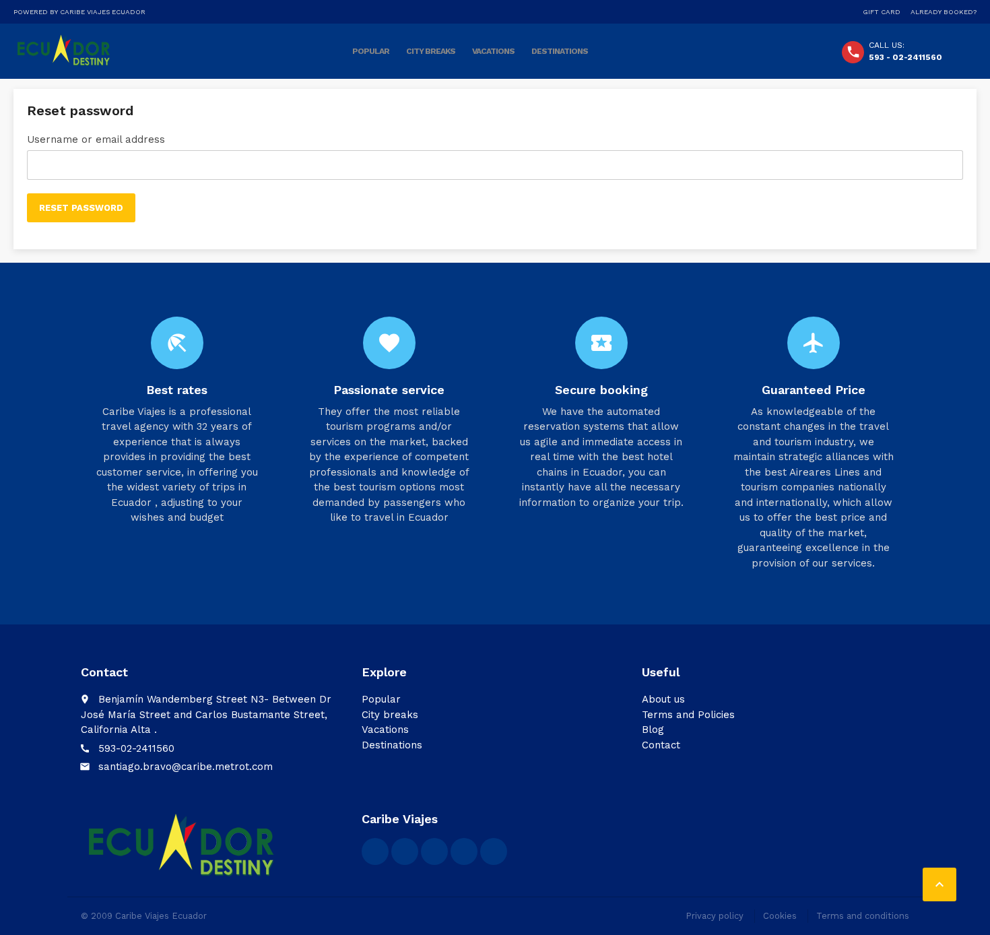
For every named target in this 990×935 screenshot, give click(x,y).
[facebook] (375, 851)
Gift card (881, 11)
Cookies (780, 916)
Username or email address (96, 139)
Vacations (493, 51)
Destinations (559, 51)
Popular (370, 51)
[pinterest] (434, 851)
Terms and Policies (688, 715)
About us (663, 699)
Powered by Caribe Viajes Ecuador (79, 11)
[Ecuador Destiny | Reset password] (63, 50)
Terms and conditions (862, 916)
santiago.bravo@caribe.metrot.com (185, 767)
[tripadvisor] (493, 851)
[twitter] (404, 851)
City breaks (430, 51)
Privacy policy (715, 916)
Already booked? (944, 11)
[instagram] (464, 851)
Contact (661, 745)
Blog (653, 729)
